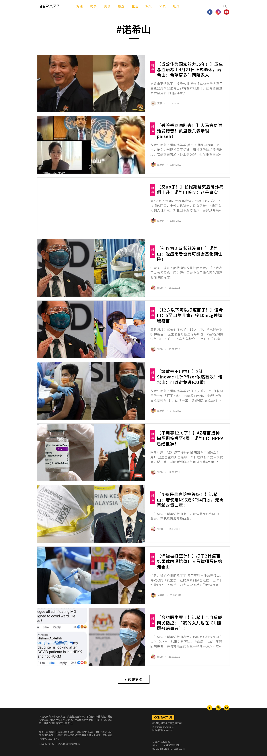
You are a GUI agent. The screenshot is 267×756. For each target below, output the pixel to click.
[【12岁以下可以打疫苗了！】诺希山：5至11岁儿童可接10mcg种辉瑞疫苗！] (91, 329)
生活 (135, 6)
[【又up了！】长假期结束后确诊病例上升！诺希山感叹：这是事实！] (91, 206)
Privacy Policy (46, 743)
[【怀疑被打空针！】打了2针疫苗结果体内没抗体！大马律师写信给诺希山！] (91, 575)
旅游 (121, 6)
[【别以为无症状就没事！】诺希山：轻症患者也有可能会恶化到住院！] (91, 268)
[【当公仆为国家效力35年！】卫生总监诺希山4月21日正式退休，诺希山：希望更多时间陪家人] (91, 83)
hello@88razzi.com (162, 730)
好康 (79, 6)
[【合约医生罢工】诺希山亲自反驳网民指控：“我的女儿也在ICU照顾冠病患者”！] (91, 637)
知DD (160, 287)
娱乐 (148, 6)
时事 (93, 6)
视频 (176, 6)
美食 (107, 6)
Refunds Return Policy (68, 743)
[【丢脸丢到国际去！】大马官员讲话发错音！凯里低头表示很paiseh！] (91, 145)
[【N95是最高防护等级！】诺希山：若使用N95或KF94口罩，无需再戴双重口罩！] (91, 514)
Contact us (163, 717)
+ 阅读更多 (134, 679)
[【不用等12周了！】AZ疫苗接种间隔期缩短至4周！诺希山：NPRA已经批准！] (91, 452)
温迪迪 (161, 164)
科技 (162, 6)
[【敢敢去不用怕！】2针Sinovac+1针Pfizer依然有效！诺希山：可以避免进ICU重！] (91, 391)
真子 (160, 103)
